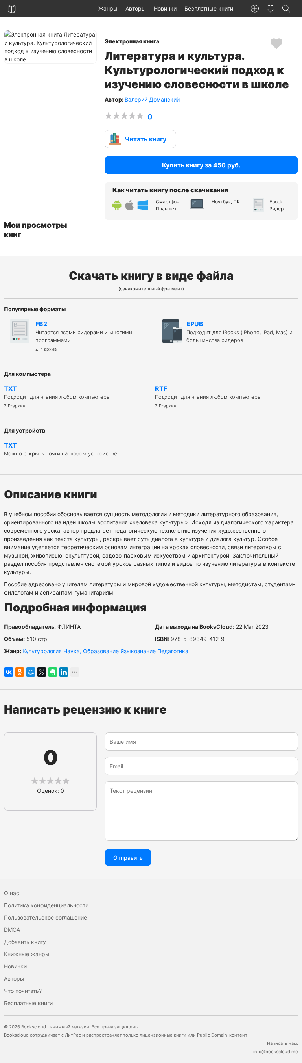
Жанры (108, 8)
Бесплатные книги (208, 8)
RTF (208, 397)
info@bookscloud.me (275, 1051)
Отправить (128, 857)
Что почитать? (23, 990)
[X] (41, 672)
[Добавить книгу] (255, 8)
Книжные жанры (27, 954)
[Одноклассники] (19, 672)
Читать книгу (145, 139)
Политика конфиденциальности (46, 905)
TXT (57, 397)
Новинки (165, 8)
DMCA (12, 929)
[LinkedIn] (63, 672)
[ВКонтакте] (8, 672)
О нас (11, 893)
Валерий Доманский (152, 99)
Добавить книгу (25, 941)
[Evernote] (52, 672)
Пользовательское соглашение (45, 917)
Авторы (135, 8)
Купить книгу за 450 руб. (201, 165)
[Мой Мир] (30, 672)
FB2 (83, 336)
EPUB (239, 331)
